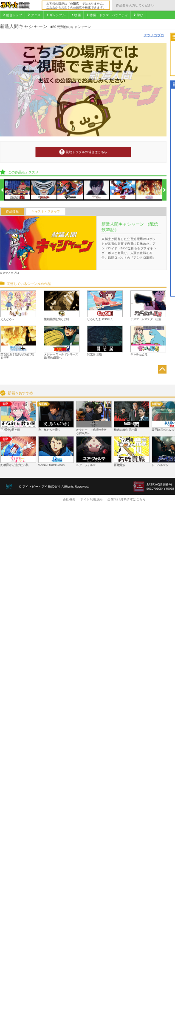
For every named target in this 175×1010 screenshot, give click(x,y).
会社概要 (69, 499)
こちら (50, 7)
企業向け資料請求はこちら (126, 499)
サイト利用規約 (91, 499)
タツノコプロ (154, 35)
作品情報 (12, 211)
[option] (18, 190)
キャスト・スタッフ (45, 211)
